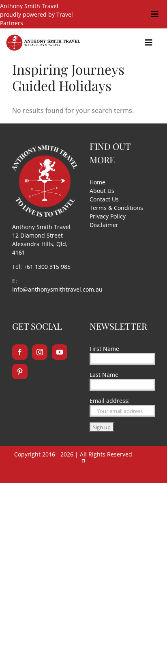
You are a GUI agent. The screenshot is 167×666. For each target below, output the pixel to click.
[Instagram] (39, 352)
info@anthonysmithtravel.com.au (57, 289)
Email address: (110, 400)
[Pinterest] (20, 371)
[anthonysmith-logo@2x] (43, 37)
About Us (102, 191)
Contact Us (104, 199)
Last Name (104, 374)
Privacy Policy (108, 216)
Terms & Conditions (116, 208)
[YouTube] (59, 352)
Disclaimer (104, 225)
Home (97, 182)
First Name (104, 348)
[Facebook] (20, 352)
